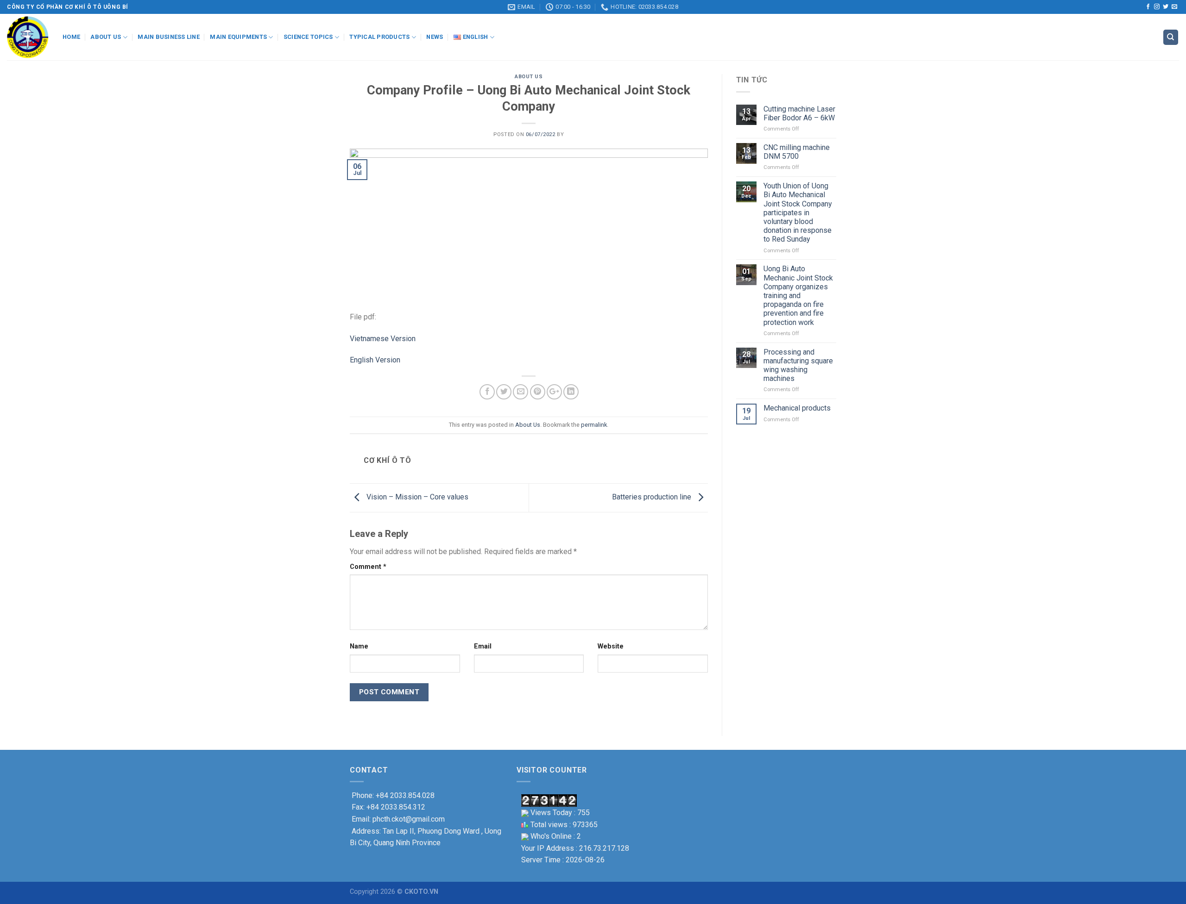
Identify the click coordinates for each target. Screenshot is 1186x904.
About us (105, 36)
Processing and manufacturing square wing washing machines (798, 365)
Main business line (169, 36)
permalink (594, 424)
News (434, 36)
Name (359, 646)
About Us (529, 77)
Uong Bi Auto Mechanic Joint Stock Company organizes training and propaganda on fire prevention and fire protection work (798, 295)
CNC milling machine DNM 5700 (796, 152)
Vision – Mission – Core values (416, 497)
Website (611, 646)
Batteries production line (652, 497)
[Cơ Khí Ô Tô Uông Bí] (28, 37)
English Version (375, 359)
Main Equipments (238, 36)
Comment (368, 567)
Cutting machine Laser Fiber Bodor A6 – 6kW (799, 113)
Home (71, 36)
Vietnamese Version (383, 338)
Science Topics (308, 36)
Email (483, 646)
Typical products (379, 36)
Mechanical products (797, 408)
